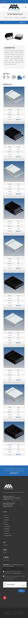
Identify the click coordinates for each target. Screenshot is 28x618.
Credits (13, 612)
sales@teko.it (9, 506)
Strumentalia (16, 17)
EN (4, 1)
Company (6, 517)
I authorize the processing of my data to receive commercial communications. (15, 578)
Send (21, 590)
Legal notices (7, 612)
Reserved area (7, 535)
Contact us (7, 533)
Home (6, 17)
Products (10, 17)
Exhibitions (7, 528)
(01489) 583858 (10, 503)
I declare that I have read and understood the (13, 572)
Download (6, 531)
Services (6, 524)
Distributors (7, 526)
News (5, 522)
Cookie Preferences (18, 614)
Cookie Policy (8, 614)
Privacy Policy (17, 573)
